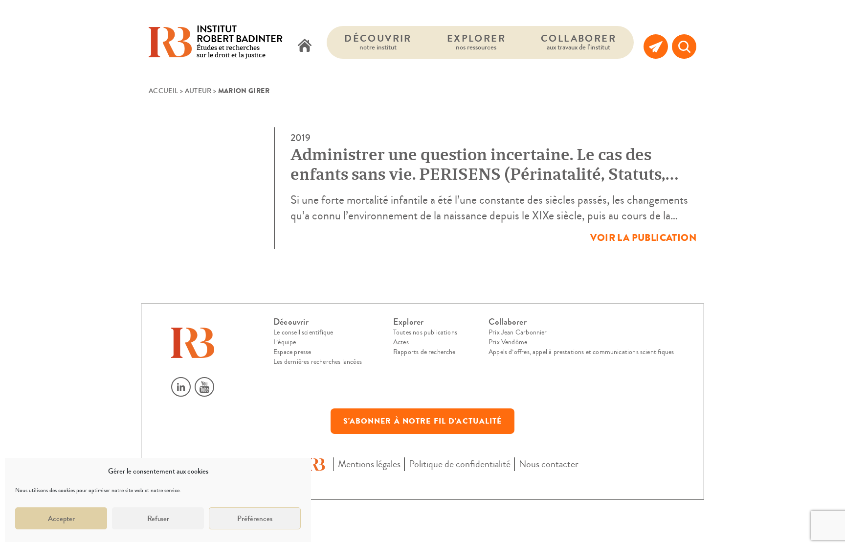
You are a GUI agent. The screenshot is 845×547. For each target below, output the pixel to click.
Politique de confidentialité (460, 464)
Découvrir (378, 41)
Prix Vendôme (508, 342)
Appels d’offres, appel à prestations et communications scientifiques (581, 352)
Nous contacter (548, 464)
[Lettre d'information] (656, 46)
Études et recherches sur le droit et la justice (240, 42)
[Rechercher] (684, 46)
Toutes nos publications (425, 332)
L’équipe (284, 342)
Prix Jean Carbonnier (518, 332)
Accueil (163, 91)
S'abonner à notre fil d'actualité (422, 421)
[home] (304, 46)
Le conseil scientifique (303, 332)
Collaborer (578, 41)
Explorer (476, 41)
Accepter (61, 518)
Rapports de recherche (424, 352)
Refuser (158, 518)
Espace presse (292, 352)
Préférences (254, 518)
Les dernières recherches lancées (317, 362)
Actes (401, 342)
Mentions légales (369, 464)
